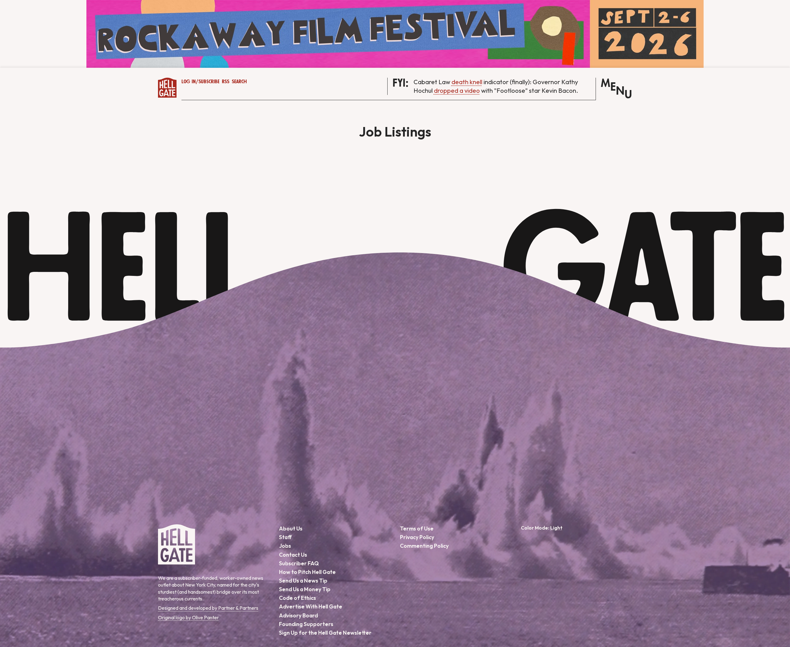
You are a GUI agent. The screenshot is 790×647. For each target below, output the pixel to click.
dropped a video (457, 90)
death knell (466, 82)
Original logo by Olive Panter (188, 617)
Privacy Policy (417, 537)
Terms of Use (417, 528)
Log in (188, 81)
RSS (225, 81)
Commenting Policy (424, 545)
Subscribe (208, 81)
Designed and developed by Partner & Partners (208, 608)
